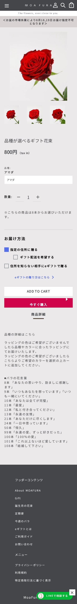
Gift (18, 498)
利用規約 (21, 573)
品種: (9, 170)
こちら (30, 334)
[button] (56, 6)
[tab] (38, 315)
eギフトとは (23, 529)
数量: (8, 196)
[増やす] (38, 197)
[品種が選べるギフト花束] (11, 114)
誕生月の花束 (24, 506)
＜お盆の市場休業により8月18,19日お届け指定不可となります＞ (38, 21)
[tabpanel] (38, 391)
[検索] (63, 6)
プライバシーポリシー (30, 565)
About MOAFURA (28, 490)
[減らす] (19, 197)
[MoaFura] (38, 5)
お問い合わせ (24, 544)
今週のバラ (22, 521)
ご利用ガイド (24, 536)
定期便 (19, 513)
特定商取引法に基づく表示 (33, 580)
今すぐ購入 (38, 304)
